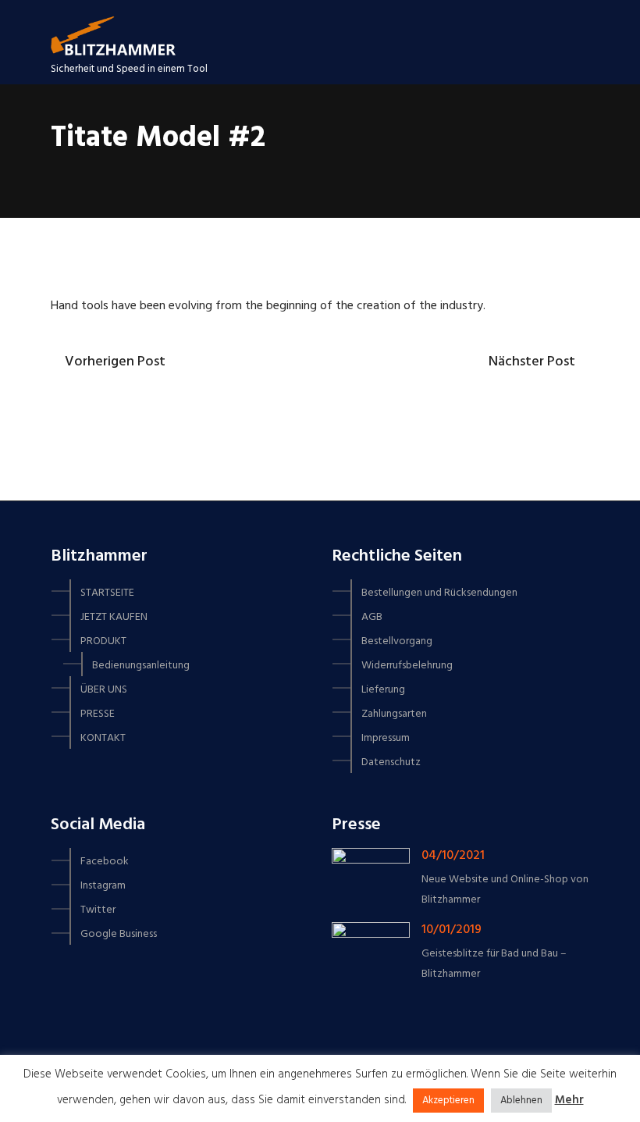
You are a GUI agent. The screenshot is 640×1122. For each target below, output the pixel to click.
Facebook (104, 862)
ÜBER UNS (103, 690)
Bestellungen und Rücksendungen (439, 593)
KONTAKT (103, 738)
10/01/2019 (451, 930)
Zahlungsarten (394, 714)
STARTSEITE (107, 593)
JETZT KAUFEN (114, 617)
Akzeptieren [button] (448, 1100)
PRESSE (97, 714)
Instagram (103, 886)
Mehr (569, 1100)
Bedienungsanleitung (141, 666)
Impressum (385, 738)
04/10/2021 (453, 856)
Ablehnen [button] (521, 1100)
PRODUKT (103, 641)
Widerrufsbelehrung (407, 666)
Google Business (118, 934)
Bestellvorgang (396, 641)
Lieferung (383, 690)
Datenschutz (391, 762)
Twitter (98, 910)
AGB (371, 617)
